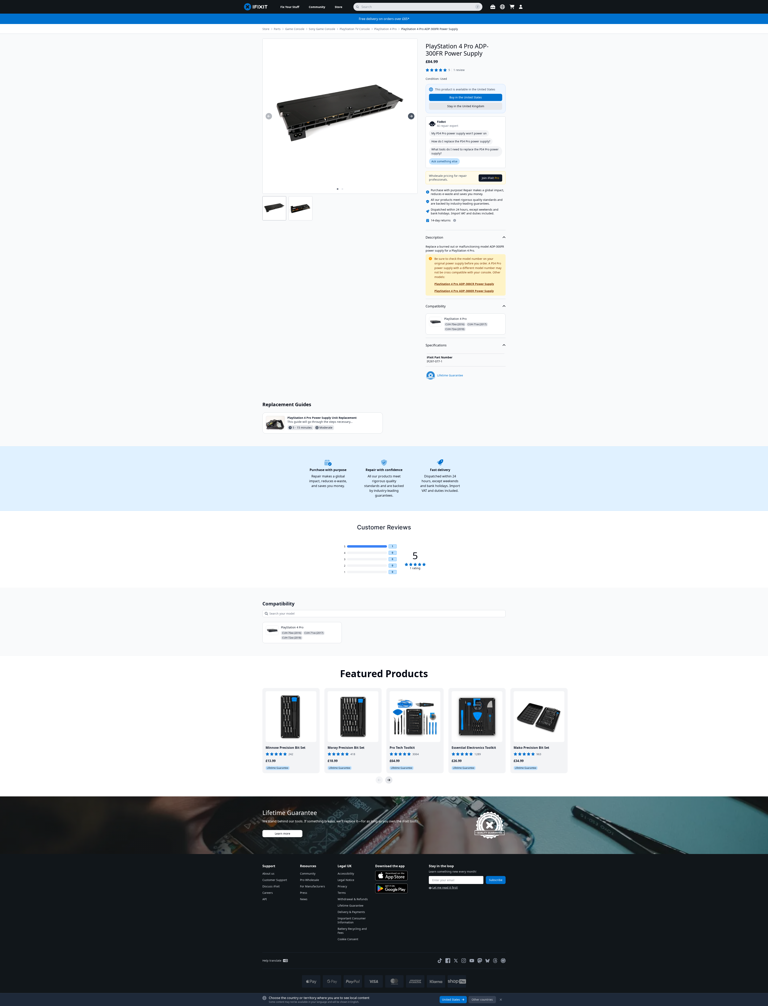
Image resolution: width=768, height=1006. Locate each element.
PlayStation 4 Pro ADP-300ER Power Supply (464, 291)
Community (307, 873)
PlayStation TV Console (355, 29)
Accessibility (346, 873)
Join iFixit (490, 178)
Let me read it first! (445, 887)
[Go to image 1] (337, 189)
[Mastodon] (479, 960)
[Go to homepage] (257, 6)
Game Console (294, 29)
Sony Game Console (322, 29)
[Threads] (495, 960)
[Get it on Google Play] (391, 888)
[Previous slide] (379, 780)
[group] (269, 116)
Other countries (482, 999)
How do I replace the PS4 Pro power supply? (460, 141)
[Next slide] (388, 780)
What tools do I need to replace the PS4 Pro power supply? (465, 151)
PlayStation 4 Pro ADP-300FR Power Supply (429, 29)
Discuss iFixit (271, 886)
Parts (277, 29)
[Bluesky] (487, 961)
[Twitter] (455, 960)
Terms (342, 893)
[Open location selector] (502, 7)
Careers (267, 893)
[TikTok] (439, 960)
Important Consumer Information (352, 920)
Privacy (342, 886)
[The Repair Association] (503, 960)
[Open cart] (512, 7)
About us (268, 873)
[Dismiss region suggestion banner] (500, 999)
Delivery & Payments (351, 912)
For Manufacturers (312, 886)
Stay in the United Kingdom (465, 106)
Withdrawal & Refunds (353, 899)
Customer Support (274, 880)
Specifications (436, 345)
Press (303, 893)
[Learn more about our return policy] (454, 220)
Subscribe (495, 880)
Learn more (282, 833)
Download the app (390, 866)
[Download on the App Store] (391, 875)
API (264, 899)
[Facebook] (447, 960)
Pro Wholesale (309, 880)
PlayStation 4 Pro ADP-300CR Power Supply (464, 284)
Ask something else (444, 161)
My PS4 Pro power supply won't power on (459, 133)
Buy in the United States (465, 97)
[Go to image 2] (342, 189)
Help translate (271, 960)
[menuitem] (290, 7)
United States (451, 999)
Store (265, 29)
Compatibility (436, 306)
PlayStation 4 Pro (385, 29)
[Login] (521, 7)
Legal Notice (346, 880)
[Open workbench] (493, 7)
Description (434, 237)
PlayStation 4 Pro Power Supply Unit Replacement (322, 418)
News (303, 899)
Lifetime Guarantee (350, 905)
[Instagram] (463, 960)
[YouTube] (471, 960)
